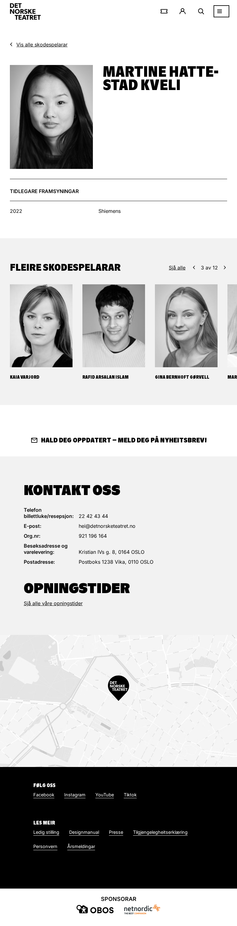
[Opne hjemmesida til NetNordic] (141, 909)
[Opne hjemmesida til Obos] (95, 909)
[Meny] (221, 11)
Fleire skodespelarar (65, 267)
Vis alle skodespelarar (42, 44)
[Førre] (194, 267)
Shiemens (109, 211)
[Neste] (224, 267)
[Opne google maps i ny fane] (118, 701)
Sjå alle (177, 268)
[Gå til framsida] (25, 11)
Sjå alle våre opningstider (53, 603)
